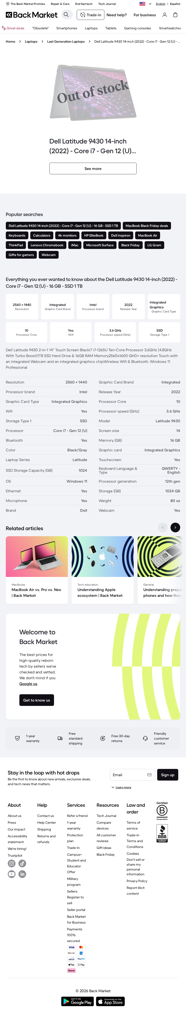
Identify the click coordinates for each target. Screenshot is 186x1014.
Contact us (45, 816)
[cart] (175, 15)
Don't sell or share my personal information (136, 866)
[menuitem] (66, 28)
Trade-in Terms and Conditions (135, 841)
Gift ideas (104, 848)
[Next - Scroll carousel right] (175, 527)
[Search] (66, 14)
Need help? (117, 14)
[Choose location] (146, 4)
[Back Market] (31, 15)
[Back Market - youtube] (12, 874)
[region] (93, 571)
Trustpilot (15, 855)
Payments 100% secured (74, 935)
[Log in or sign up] (165, 15)
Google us (28, 683)
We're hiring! (17, 848)
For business (145, 14)
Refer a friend (77, 816)
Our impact (16, 829)
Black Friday (106, 854)
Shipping (44, 829)
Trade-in (73, 848)
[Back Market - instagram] (12, 863)
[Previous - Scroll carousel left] (163, 527)
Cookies (133, 853)
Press (12, 822)
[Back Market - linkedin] (22, 874)
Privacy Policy (137, 881)
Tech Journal (106, 816)
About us (15, 816)
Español (175, 4)
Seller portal (76, 910)
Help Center (46, 822)
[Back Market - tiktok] (22, 863)
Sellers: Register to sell (75, 897)
